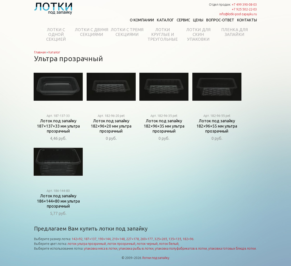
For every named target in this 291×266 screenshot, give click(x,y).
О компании (142, 20)
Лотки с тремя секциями (127, 32)
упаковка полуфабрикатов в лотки (181, 248)
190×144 (104, 239)
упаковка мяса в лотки (100, 248)
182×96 (188, 239)
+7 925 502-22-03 (244, 9)
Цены (198, 20)
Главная (40, 52)
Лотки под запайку (155, 258)
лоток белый (168, 244)
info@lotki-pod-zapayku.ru (238, 14)
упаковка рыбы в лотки (136, 248)
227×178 (132, 239)
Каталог (165, 20)
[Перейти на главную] (53, 8)
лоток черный (147, 244)
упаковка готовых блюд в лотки (232, 248)
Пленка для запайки (234, 32)
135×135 (174, 239)
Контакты (247, 20)
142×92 (77, 239)
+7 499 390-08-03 (244, 4)
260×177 (146, 239)
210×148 (118, 239)
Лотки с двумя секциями (91, 32)
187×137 (90, 239)
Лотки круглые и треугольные (163, 34)
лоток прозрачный (121, 244)
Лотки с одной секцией (56, 34)
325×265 (160, 239)
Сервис (183, 20)
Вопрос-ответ (220, 20)
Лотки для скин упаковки (198, 34)
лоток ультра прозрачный (87, 244)
